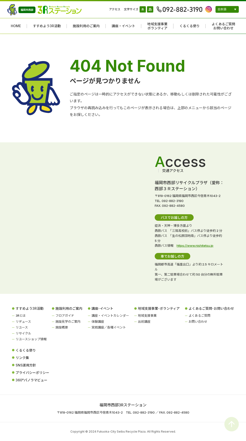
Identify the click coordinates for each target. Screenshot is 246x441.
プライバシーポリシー (32, 373)
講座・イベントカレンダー (110, 315)
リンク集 (22, 358)
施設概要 (61, 327)
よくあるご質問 (199, 315)
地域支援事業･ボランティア (159, 308)
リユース (22, 327)
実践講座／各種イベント (109, 327)
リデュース (23, 321)
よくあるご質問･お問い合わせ (211, 308)
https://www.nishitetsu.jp (195, 245)
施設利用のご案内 (86, 26)
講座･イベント (102, 308)
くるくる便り (189, 26)
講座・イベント (123, 26)
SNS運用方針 (26, 365)
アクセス (114, 9)
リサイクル (23, 333)
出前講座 (144, 321)
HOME (16, 26)
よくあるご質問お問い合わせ (223, 26)
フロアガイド (64, 315)
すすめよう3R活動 (47, 26)
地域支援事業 (147, 315)
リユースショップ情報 (31, 339)
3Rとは (21, 315)
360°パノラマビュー (31, 380)
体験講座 (98, 321)
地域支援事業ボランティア (157, 26)
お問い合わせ (198, 321)
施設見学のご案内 (67, 321)
